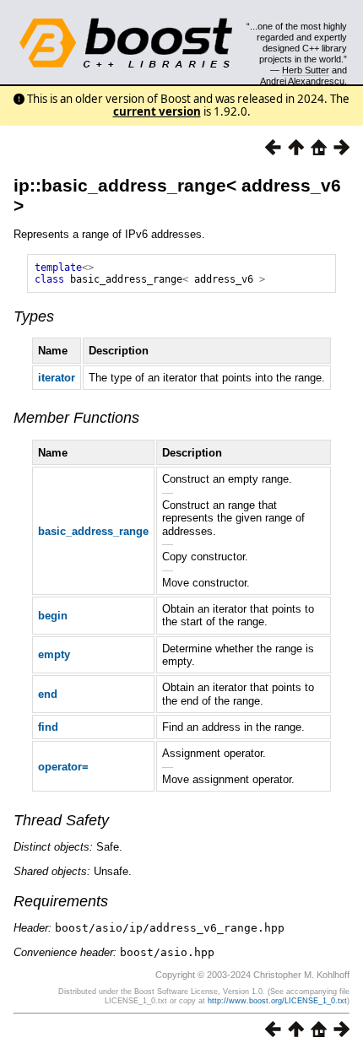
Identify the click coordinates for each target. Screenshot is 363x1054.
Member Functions (76, 417)
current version (157, 111)
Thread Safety (61, 820)
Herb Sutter (305, 70)
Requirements (61, 901)
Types (34, 316)
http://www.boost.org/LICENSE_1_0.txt (277, 1001)
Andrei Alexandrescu (302, 81)
